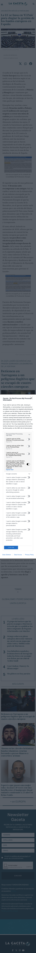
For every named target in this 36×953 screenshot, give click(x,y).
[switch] (28, 439)
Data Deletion (6, 554)
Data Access (18, 554)
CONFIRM (11, 547)
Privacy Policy (29, 554)
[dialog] (18, 476)
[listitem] (18, 434)
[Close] (32, 398)
